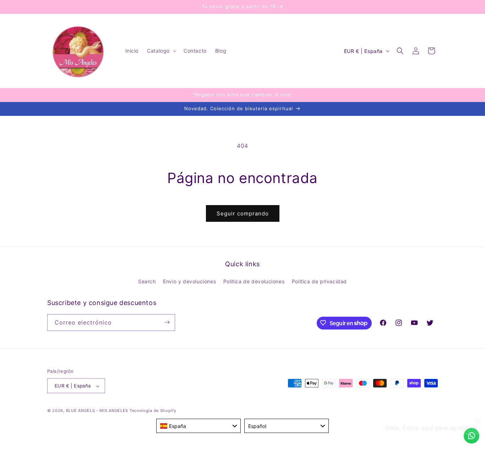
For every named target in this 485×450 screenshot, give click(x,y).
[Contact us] (471, 436)
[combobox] (198, 426)
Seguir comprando (243, 213)
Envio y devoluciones (189, 282)
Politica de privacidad (319, 282)
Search (147, 282)
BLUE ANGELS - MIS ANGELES (97, 410)
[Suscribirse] (167, 322)
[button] (161, 50)
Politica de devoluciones (253, 282)
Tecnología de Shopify (153, 410)
